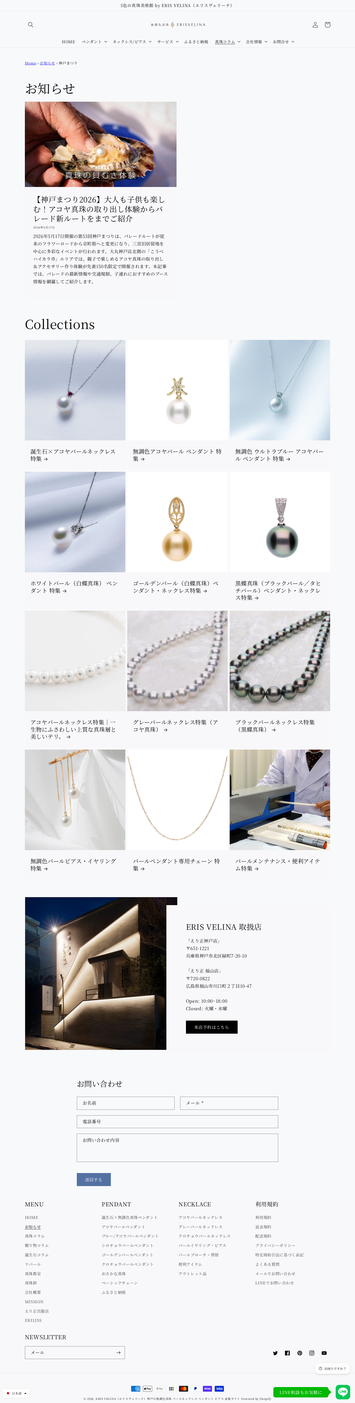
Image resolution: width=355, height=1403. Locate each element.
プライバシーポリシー (275, 1245)
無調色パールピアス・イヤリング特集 (73, 865)
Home (30, 62)
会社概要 (33, 1292)
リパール (33, 1264)
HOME (31, 1217)
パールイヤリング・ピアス (202, 1245)
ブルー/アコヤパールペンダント (130, 1236)
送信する (94, 1179)
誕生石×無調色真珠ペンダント (130, 1217)
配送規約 (263, 1236)
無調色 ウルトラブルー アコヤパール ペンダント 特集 (279, 455)
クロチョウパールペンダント (128, 1264)
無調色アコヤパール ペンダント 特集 (177, 455)
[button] (31, 25)
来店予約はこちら (211, 1027)
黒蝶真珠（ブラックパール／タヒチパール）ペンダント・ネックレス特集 (278, 590)
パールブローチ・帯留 (198, 1255)
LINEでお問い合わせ (274, 1283)
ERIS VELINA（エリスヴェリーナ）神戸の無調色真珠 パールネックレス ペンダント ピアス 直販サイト (168, 1399)
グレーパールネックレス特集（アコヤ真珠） (175, 726)
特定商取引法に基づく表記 (279, 1255)
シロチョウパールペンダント (128, 1245)
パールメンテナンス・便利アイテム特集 (277, 865)
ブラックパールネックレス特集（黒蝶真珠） (275, 726)
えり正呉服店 (37, 1311)
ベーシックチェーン (120, 1283)
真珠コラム (35, 1236)
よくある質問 (267, 1264)
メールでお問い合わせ (275, 1273)
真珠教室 (33, 1273)
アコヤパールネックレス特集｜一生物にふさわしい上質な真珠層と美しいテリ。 (73, 729)
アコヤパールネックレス (200, 1217)
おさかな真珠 (114, 1273)
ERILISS (33, 1320)
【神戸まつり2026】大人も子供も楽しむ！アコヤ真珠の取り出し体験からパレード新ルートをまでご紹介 (99, 208)
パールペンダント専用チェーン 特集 (176, 865)
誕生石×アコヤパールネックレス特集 (73, 455)
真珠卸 (31, 1283)
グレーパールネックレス (200, 1227)
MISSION (34, 1301)
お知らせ (47, 62)
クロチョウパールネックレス (204, 1236)
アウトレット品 (192, 1273)
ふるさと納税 (114, 1292)
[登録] (118, 1352)
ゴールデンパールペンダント (128, 1255)
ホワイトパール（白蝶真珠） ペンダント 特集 (74, 587)
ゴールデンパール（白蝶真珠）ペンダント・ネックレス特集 (176, 587)
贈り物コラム (37, 1245)
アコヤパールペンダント (124, 1227)
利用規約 (263, 1217)
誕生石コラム (37, 1255)
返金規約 (263, 1227)
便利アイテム (190, 1264)
